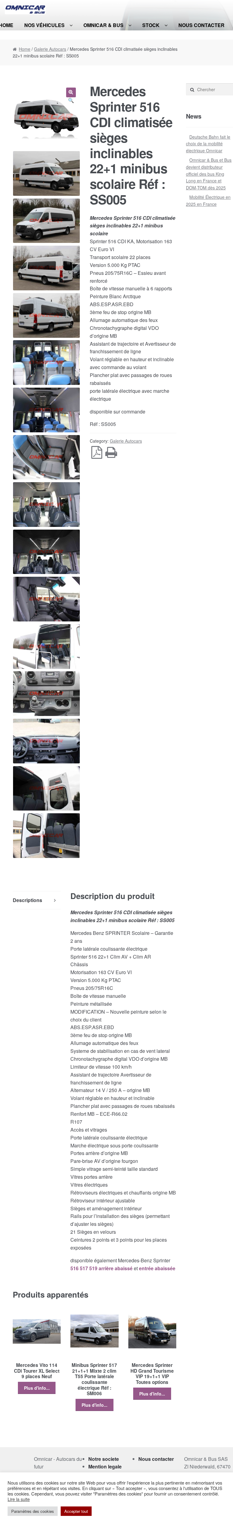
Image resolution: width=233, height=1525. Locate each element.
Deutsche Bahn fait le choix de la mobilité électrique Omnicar (208, 144)
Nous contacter (201, 25)
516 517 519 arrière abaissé (101, 1268)
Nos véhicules (44, 25)
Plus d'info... (37, 1388)
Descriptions (27, 900)
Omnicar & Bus (103, 25)
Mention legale (105, 1466)
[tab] (37, 900)
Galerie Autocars (50, 49)
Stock (151, 25)
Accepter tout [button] (76, 1511)
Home (24, 49)
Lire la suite (19, 1499)
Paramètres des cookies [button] (32, 1511)
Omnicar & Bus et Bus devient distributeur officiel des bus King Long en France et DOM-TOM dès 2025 (209, 174)
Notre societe (103, 1458)
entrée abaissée (157, 1268)
